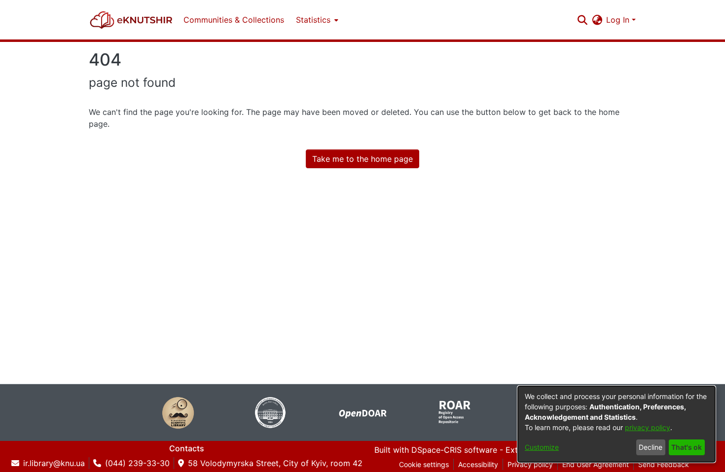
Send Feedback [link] (663, 464)
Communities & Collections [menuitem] (233, 20)
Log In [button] (619, 20)
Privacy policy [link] (530, 464)
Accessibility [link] (478, 464)
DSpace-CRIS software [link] (454, 450)
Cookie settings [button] (424, 464)
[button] (131, 20)
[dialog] (616, 424)
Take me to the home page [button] (362, 159)
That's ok (686, 447)
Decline (650, 447)
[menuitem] (316, 19)
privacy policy (647, 427)
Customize (542, 447)
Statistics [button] (313, 20)
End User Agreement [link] (595, 464)
